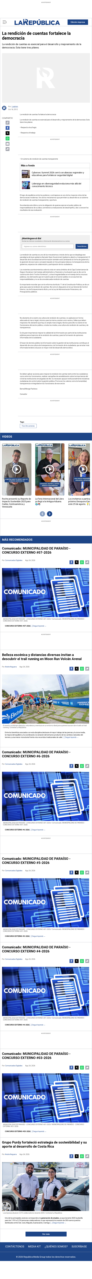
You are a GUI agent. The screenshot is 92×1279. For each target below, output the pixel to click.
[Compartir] (7, 149)
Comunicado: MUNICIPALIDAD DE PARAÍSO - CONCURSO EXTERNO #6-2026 (36, 754)
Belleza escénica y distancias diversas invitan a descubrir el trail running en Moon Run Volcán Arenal (42, 657)
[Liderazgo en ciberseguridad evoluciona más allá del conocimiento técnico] (26, 185)
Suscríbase (79, 1246)
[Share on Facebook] (7, 128)
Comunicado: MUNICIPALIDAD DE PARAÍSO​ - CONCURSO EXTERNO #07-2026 (36, 550)
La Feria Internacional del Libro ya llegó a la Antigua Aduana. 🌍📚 (49, 501)
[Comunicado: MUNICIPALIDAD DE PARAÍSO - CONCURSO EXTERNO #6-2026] (45, 796)
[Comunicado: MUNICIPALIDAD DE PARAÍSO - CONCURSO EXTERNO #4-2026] (45, 991)
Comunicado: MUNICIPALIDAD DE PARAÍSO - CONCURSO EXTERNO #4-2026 (36, 949)
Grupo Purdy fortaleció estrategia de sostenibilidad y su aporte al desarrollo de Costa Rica (44, 1144)
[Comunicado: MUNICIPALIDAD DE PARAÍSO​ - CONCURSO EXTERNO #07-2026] (45, 592)
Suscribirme (81, 246)
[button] (78, 22)
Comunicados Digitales (13, 560)
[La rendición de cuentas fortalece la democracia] (46, 78)
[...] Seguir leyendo (37, 626)
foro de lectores (28, 426)
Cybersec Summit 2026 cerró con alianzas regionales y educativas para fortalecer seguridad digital (58, 173)
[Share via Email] (7, 144)
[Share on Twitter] (7, 133)
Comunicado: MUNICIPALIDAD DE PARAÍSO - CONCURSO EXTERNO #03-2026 (36, 1056)
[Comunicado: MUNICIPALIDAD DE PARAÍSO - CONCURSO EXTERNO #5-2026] (45, 902)
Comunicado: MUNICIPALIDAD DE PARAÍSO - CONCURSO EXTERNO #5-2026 (36, 861)
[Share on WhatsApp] (7, 138)
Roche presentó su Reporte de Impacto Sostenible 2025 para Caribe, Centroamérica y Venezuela (16, 503)
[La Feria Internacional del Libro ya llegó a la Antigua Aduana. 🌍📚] (50, 469)
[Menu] (5, 22)
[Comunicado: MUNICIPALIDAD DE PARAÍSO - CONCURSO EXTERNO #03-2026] (45, 1097)
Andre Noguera (11, 667)
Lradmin (15, 107)
